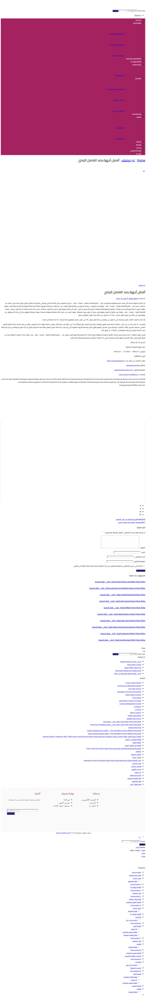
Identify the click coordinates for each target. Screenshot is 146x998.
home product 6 (136, 923)
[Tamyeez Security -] (124, 7)
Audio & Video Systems (133, 694)
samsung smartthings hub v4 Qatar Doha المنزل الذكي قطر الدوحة (117, 588)
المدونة (138, 144)
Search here (141, 10)
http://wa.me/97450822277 (129, 374)
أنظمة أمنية (137, 23)
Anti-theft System (134, 688)
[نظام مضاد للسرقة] (131, 54)
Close (143, 648)
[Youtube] (121, 807)
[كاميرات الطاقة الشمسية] (131, 88)
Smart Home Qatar (134, 727)
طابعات (138, 117)
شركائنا (138, 141)
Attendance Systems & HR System (129, 691)
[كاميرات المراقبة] (131, 99)
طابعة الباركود (119, 127)
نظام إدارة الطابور (135, 775)
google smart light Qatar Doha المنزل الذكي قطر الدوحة (121, 640)
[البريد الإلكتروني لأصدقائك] (140, 514)
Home (141, 160)
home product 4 (136, 890)
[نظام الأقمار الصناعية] (131, 44)
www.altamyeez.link (133, 365)
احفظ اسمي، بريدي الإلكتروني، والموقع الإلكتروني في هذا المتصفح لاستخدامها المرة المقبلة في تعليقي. (108, 565)
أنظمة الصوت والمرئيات (133, 58)
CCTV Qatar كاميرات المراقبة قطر (130, 700)
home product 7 (136, 938)
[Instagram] (128, 807)
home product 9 (136, 959)
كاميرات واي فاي (118, 110)
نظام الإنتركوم (136, 781)
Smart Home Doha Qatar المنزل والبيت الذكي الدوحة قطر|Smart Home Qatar (115, 724)
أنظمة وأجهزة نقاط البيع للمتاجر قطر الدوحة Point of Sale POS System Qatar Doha (113, 748)
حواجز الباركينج (136, 763)
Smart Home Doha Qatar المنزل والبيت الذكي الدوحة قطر (122, 721)
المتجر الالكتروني (135, 150)
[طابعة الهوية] (131, 138)
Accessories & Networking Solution (129, 685)
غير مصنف (128, 160)
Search (115, 11)
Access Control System (133, 682)
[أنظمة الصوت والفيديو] (131, 33)
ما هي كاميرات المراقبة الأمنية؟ (130, 661)
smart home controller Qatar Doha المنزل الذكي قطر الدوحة (120, 581)
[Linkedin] (105, 807)
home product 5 (136, 905)
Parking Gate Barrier (134, 715)
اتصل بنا (138, 153)
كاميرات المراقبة (118, 100)
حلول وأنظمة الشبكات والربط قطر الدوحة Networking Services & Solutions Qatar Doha (112, 760)
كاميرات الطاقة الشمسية (116, 89)
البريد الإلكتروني (139, 556)
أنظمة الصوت (136, 742)
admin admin (133, 298)
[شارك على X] (140, 505)
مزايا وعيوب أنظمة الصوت (132, 667)
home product (136, 872)
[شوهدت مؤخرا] (139, 838)
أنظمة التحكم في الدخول (133, 739)
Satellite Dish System (134, 718)
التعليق (142, 547)
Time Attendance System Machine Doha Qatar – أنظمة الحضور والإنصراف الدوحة (114, 730)
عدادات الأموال (136, 769)
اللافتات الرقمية (136, 754)
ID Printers (137, 706)
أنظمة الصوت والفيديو (117, 33)
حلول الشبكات (136, 114)
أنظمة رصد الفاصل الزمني (133, 745)
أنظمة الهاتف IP (136, 61)
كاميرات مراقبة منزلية (134, 664)
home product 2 (136, 896)
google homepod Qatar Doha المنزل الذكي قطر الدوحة (122, 594)
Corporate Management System (130, 703)
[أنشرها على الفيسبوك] (140, 508)
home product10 (135, 970)
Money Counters (135, 712)
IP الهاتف (134, 929)
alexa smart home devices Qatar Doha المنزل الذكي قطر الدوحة (118, 627)
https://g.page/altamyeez (116, 360)
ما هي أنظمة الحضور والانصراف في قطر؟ (127, 673)
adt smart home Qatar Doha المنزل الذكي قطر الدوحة (122, 620)
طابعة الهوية (120, 138)
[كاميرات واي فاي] (131, 110)
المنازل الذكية (136, 757)
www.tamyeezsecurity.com (123, 369)
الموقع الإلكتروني (139, 561)
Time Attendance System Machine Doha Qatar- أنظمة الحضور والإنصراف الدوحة (114, 733)
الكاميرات (138, 78)
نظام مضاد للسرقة (118, 55)
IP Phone (138, 709)
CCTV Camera (136, 697)
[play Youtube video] (73, 462)
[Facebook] (136, 807)
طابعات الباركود (136, 766)
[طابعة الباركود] (131, 127)
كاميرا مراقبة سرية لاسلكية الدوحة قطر (128, 670)
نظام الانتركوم (119, 75)
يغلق (143, 850)
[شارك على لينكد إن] (140, 511)
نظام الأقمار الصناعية (117, 44)
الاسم (142, 552)
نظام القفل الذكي (135, 784)
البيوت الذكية (136, 64)
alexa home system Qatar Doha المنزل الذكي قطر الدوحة (121, 614)
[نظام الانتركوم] (131, 74)
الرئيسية (138, 20)
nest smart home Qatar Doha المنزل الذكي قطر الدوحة (122, 601)
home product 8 (136, 950)
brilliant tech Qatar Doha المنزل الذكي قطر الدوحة (124, 607)
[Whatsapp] (113, 807)
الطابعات (138, 751)
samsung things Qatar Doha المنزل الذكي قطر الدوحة (122, 633)
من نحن (138, 147)
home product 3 (136, 884)
